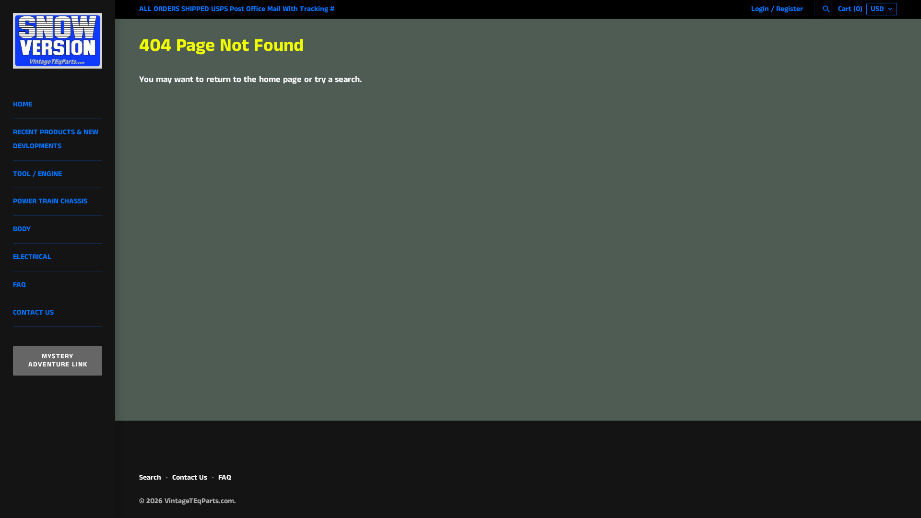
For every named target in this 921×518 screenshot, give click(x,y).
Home (22, 104)
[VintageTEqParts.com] (57, 41)
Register (789, 9)
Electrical (32, 257)
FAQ (19, 285)
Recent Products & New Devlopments (55, 139)
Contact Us (33, 312)
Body (22, 229)
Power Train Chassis (50, 201)
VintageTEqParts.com (199, 501)
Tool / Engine (37, 174)
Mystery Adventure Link (57, 360)
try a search (337, 79)
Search (150, 477)
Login (760, 9)
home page (280, 79)
